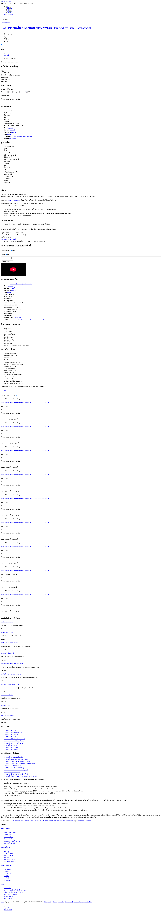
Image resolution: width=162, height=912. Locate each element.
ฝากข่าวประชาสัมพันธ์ (10, 894)
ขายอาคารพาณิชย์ (9, 859)
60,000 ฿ (6, 55)
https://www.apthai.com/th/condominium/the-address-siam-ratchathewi (27, 320)
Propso (2, 902)
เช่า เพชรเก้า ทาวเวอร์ (7, 715)
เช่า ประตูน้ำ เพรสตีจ (7, 695)
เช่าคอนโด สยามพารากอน (12, 772)
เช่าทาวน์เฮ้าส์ (8, 874)
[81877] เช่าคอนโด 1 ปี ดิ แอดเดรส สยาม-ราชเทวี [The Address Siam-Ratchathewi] (25, 570)
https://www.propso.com (14, 200)
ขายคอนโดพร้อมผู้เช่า (10, 843)
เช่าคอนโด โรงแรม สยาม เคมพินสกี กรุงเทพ (17, 761)
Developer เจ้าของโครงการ (12, 841)
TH (8, 8)
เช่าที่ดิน (6, 876)
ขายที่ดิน (6, 857)
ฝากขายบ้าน (16, 821)
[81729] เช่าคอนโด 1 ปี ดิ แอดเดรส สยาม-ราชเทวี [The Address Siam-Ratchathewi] (25, 475)
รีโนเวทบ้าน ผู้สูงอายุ (71, 902)
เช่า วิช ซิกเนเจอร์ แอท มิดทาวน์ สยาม (12, 663)
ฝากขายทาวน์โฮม (36, 821)
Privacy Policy (48, 902)
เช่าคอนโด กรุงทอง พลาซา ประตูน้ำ (14, 767)
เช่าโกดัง (6, 878)
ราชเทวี (12, 130)
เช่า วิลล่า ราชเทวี (6, 705)
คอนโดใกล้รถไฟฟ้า (10, 832)
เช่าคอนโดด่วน (5, 828)
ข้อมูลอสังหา (42, 241)
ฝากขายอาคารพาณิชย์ (49, 821)
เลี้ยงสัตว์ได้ (7, 834)
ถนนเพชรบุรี (14, 132)
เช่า (8, 254)
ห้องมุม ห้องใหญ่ (9, 839)
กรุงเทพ (10, 128)
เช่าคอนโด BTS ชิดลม (10, 745)
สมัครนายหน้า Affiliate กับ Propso (13, 892)
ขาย (5, 390)
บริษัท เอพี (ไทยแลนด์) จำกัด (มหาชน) (21, 136)
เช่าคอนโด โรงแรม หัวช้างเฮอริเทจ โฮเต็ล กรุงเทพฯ (19, 763)
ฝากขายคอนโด (8, 14)
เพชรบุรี (9, 134)
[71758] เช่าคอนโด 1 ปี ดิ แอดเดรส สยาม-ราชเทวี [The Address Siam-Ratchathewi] (25, 523)
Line (5, 908)
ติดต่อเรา (3, 884)
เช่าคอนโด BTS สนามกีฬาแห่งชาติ (14, 739)
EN (8, 9)
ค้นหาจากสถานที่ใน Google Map (20, 241)
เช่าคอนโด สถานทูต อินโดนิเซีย (13, 757)
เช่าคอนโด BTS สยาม (10, 736)
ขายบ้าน (6, 851)
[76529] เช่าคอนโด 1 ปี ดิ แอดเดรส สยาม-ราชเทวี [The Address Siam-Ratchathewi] (25, 402)
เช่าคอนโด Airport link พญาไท (13, 732)
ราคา (14, 250)
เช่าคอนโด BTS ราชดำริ (11, 747)
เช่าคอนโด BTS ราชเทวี (11, 730)
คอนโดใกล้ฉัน (8, 853)
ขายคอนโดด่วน (5, 847)
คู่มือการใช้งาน (8, 896)
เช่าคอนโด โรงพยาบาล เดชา (12, 765)
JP (8, 12)
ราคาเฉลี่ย (6, 241)
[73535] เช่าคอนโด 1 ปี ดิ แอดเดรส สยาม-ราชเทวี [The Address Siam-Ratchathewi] (25, 595)
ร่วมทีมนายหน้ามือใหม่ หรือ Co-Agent (15, 890)
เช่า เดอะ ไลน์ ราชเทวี (7, 653)
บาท (7, 73)
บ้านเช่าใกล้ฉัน (8, 869)
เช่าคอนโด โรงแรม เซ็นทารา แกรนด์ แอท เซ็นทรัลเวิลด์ (20, 776)
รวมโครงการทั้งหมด (10, 861)
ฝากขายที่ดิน (61, 821)
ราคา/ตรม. (7, 250)
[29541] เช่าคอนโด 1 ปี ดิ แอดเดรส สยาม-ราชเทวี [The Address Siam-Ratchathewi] (25, 498)
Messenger (7, 907)
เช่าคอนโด (7, 871)
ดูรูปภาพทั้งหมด (5, 23)
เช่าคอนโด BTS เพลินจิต (11, 749)
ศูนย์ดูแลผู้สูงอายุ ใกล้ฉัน (84, 902)
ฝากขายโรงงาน (70, 821)
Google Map (12, 138)
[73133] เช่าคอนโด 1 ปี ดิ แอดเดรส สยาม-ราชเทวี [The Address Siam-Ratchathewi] (25, 547)
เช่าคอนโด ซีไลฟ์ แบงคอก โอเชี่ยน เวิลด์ (16, 774)
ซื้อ (5, 254)
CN (8, 11)
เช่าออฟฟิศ (7, 880)
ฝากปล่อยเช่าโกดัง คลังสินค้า (84, 821)
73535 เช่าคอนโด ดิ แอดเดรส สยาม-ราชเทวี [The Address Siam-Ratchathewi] (46, 27)
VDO (34, 241)
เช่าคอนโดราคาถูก (6, 865)
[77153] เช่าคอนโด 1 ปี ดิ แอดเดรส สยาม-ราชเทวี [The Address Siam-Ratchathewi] (25, 427)
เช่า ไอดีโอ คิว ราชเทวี (7, 632)
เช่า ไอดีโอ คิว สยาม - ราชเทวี (9, 643)
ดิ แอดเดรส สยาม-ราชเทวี (8, 239)
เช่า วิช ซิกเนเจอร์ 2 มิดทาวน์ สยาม (11, 674)
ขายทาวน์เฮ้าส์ (8, 855)
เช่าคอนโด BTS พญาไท (11, 734)
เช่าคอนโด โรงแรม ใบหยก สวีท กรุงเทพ (16, 770)
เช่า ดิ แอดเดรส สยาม (7, 622)
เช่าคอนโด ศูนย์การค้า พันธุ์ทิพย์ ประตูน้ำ (16, 759)
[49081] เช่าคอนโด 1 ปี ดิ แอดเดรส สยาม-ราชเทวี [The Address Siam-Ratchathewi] (25, 450)
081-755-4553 (8, 910)
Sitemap (55, 902)
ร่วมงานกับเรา (8, 898)
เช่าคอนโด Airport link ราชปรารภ (14, 741)
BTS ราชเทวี (18, 317)
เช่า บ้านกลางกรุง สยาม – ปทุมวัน (10, 684)
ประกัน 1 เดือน (8, 837)
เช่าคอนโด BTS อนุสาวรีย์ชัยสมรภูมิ (14, 743)
